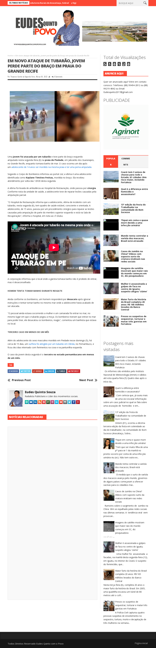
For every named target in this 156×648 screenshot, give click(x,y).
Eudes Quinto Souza (40, 392)
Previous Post (21, 380)
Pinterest (75, 371)
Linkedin (51, 371)
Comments (125, 161)
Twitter (26, 371)
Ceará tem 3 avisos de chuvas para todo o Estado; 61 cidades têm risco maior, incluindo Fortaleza (134, 177)
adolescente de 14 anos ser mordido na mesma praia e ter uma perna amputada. (51, 167)
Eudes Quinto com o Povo (50, 643)
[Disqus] (52, 471)
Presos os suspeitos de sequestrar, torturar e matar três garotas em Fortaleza (134, 320)
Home (10, 55)
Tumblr (62, 371)
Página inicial (141, 643)
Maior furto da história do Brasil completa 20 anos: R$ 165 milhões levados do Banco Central (133, 304)
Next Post (86, 380)
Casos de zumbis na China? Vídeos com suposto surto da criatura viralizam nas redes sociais (133, 256)
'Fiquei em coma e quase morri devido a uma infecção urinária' (134, 223)
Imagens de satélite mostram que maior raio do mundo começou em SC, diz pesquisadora (134, 272)
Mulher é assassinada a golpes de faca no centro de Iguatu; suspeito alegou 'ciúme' (134, 287)
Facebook (14, 371)
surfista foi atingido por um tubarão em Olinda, (52, 343)
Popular (110, 161)
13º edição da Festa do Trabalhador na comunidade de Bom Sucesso (133, 208)
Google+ (39, 371)
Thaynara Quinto (16, 76)
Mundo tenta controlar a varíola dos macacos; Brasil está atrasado (134, 238)
